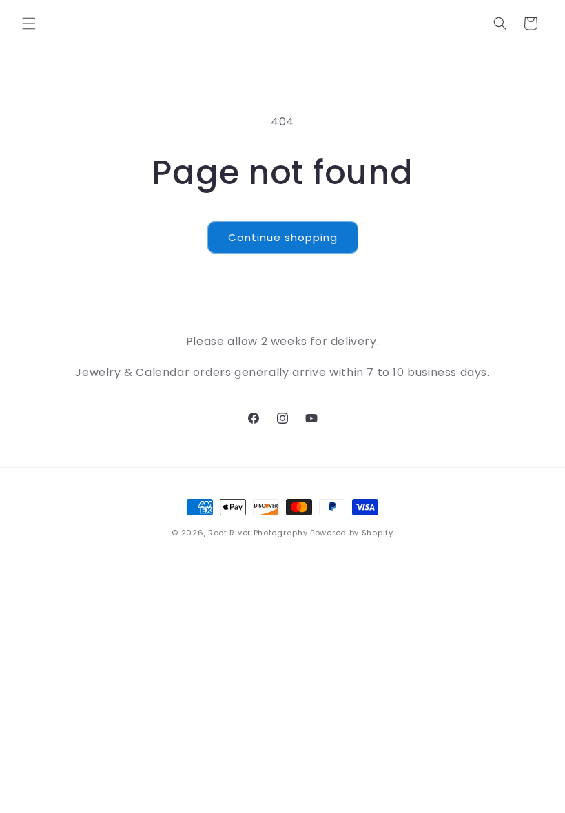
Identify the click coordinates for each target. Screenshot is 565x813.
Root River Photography (257, 532)
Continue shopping (283, 237)
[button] (29, 23)
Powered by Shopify (351, 532)
